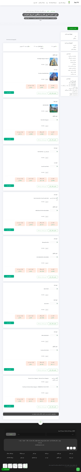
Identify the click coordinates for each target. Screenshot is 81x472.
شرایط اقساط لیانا (53, 2)
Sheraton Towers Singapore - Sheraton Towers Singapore (38, 378)
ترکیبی (48, 11)
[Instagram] (71, 448)
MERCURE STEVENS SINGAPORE (42, 210)
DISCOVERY (46, 288)
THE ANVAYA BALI (45, 335)
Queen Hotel (46, 303)
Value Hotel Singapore (45, 119)
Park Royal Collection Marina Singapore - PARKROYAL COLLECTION (36, 386)
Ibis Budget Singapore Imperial (43, 58)
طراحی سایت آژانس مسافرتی (73, 466)
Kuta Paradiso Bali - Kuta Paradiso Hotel (41, 198)
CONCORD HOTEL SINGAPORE (42, 257)
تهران (71, 81)
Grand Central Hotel (45, 166)
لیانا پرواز (35, 2)
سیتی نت (66, 466)
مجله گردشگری (42, 2)
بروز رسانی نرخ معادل (42, 93)
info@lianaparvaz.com (39, 444)
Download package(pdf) (11, 39)
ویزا (47, 2)
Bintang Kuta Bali (45, 242)
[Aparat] (68, 448)
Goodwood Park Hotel (45, 350)
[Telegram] (74, 448)
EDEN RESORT (46, 105)
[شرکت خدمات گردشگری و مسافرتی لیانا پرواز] (72, 2)
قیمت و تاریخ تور (72, 28)
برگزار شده (9, 92)
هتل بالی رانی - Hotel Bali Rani (43, 151)
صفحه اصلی (52, 11)
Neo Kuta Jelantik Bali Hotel (43, 73)
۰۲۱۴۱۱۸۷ (40, 442)
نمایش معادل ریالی (52, 93)
